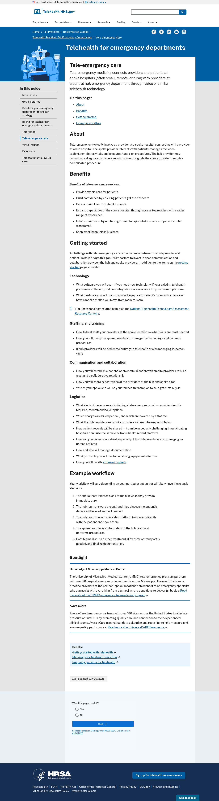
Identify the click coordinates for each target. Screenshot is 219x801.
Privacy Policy (127, 786)
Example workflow (88, 123)
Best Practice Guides (75, 31)
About (80, 104)
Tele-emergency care (35, 138)
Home (36, 31)
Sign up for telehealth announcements (159, 775)
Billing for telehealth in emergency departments (37, 123)
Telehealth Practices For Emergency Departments (62, 37)
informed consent (114, 462)
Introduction (29, 95)
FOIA (54, 786)
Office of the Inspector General (97, 786)
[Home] (54, 11)
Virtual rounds (30, 144)
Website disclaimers (84, 790)
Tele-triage (28, 131)
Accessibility (40, 786)
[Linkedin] (168, 31)
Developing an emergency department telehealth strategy (37, 112)
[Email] (176, 31)
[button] (187, 798)
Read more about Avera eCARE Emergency (136, 627)
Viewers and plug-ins (165, 786)
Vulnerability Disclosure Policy (51, 790)
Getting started (31, 101)
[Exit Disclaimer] (98, 313)
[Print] (184, 31)
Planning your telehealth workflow (94, 657)
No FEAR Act (68, 786)
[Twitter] (161, 31)
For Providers (51, 31)
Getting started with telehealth (92, 652)
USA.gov (144, 786)
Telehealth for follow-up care (36, 159)
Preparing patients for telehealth (93, 662)
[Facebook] (153, 31)
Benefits (81, 111)
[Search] (182, 12)
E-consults (28, 151)
